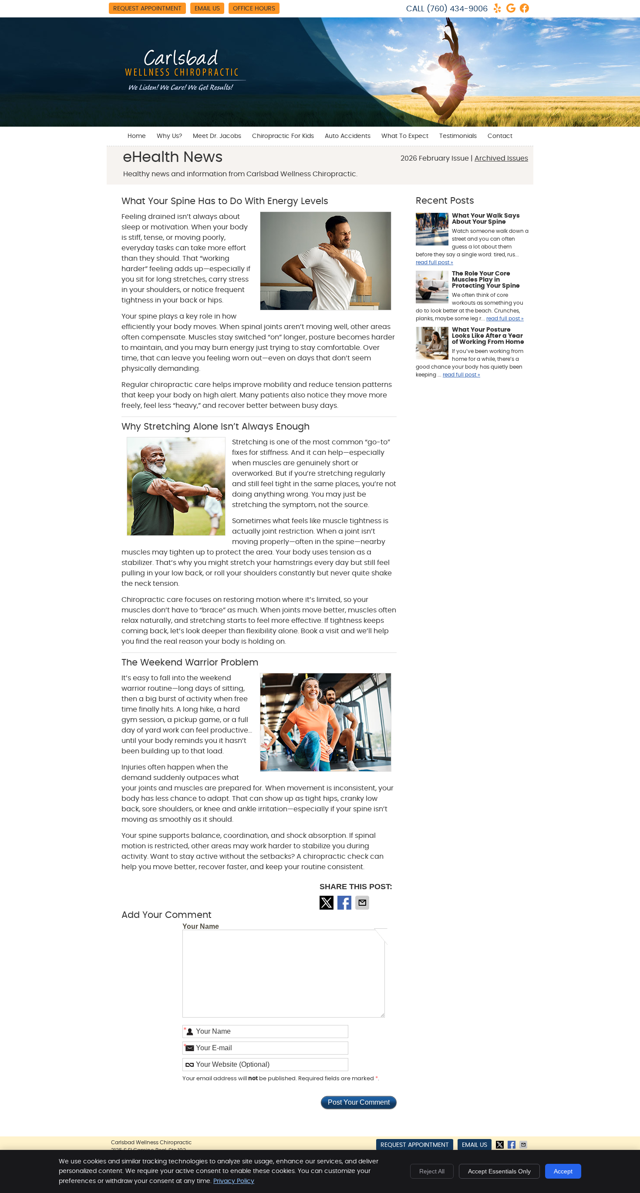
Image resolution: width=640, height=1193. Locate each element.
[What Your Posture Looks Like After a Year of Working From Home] (432, 344)
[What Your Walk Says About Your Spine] (432, 230)
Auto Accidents (348, 136)
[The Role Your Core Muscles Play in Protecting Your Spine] (432, 288)
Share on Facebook (345, 903)
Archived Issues (501, 158)
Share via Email (363, 903)
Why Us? (169, 136)
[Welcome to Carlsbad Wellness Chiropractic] (180, 91)
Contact (500, 136)
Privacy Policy (233, 1181)
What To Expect (404, 136)
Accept (563, 1171)
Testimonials (458, 136)
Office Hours (254, 9)
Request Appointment (147, 9)
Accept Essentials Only (499, 1171)
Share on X (327, 903)
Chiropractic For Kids (283, 136)
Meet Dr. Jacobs (217, 136)
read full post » (434, 262)
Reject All (432, 1171)
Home (137, 136)
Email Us (207, 9)
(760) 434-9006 (457, 9)
